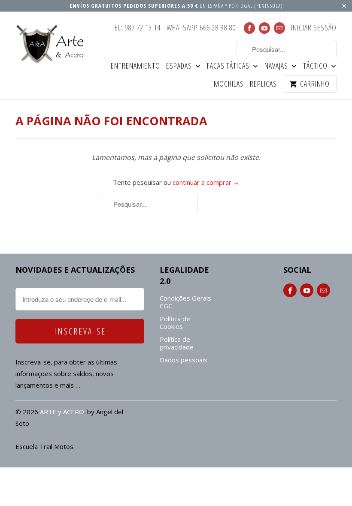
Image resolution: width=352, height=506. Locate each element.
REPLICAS (263, 84)
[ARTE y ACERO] (52, 44)
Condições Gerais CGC (185, 302)
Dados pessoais (183, 359)
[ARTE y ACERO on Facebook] (249, 28)
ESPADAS (180, 66)
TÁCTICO (316, 66)
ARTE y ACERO (62, 411)
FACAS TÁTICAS (229, 66)
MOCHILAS (229, 84)
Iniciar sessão (314, 28)
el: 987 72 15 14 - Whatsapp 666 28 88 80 (175, 28)
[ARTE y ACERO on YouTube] (264, 28)
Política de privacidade (177, 343)
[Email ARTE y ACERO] (279, 28)
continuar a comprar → (206, 182)
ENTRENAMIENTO (135, 66)
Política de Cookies (175, 322)
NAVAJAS (277, 66)
